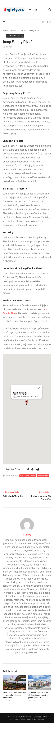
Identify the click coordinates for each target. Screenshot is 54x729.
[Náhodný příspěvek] (43, 22)
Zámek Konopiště (20, 393)
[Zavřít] (38, 388)
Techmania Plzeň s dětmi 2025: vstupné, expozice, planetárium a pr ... (38, 695)
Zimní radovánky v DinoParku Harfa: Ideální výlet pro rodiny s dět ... (14, 695)
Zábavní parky (16, 30)
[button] (26, 402)
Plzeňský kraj (43, 476)
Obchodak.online (40, 717)
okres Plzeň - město (28, 476)
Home (5, 30)
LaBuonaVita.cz (27, 717)
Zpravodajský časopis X (35, 719)
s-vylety (27, 534)
